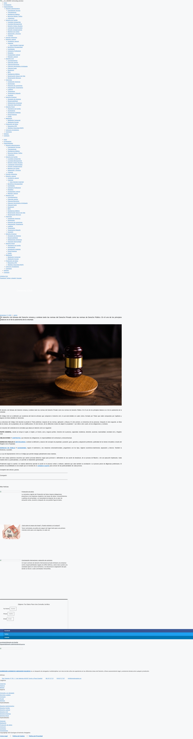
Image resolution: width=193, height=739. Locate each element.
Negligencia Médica (14, 14)
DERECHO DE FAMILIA (7, 448)
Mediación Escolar (13, 122)
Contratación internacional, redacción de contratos (37, 560)
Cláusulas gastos (13, 62)
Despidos (10, 53)
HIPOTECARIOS (20, 442)
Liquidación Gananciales (15, 28)
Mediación (9, 118)
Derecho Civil (10, 58)
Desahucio (11, 70)
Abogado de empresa (14, 99)
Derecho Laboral (11, 39)
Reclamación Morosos (14, 78)
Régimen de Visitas (13, 31)
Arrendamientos (12, 60)
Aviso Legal (4, 736)
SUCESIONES (21, 448)
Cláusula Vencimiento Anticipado (18, 66)
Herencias (9, 80)
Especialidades (8, 6)
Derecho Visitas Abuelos (15, 26)
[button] (96, 630)
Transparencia (12, 12)
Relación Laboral (13, 57)
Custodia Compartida (14, 22)
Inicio (5, 3)
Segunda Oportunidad (14, 105)
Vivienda (10, 35)
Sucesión (10, 95)
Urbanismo (11, 18)
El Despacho (7, 5)
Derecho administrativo (13, 8)
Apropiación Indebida (14, 112)
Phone (5, 614)
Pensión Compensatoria (15, 30)
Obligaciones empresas (15, 103)
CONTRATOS (16, 438)
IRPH (9, 72)
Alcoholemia (11, 110)
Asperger (10, 43)
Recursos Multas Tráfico (15, 16)
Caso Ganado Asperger (17, 45)
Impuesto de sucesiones (15, 85)
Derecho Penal (10, 107)
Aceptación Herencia (14, 82)
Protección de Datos (12, 124)
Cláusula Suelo (12, 68)
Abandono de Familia (14, 108)
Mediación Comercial (14, 120)
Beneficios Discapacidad (15, 47)
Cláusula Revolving (13, 64)
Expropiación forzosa (14, 10)
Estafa (10, 116)
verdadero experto (43, 466)
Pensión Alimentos (11, 37)
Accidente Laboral (13, 41)
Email (5, 619)
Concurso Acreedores (12, 130)
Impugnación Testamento (15, 87)
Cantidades (11, 49)
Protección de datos (28, 491)
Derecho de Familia (11, 20)
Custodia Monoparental (15, 24)
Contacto (6, 135)
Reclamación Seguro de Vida (16, 76)
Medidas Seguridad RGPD (16, 128)
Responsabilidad (13, 101)
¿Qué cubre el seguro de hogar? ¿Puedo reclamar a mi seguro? (41, 525)
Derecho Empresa (11, 97)
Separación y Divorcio (14, 33)
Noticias (6, 134)
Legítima (10, 89)
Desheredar (11, 84)
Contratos (9, 132)
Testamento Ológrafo (14, 93)
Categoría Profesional (14, 51)
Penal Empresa (12, 114)
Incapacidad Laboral (14, 55)
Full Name (6, 608)
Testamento (11, 91)
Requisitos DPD (12, 126)
